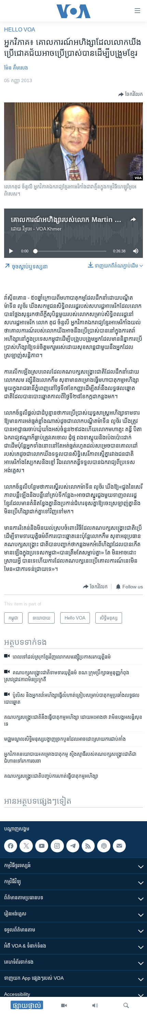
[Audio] (95, 1005)
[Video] (64, 1005)
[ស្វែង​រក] (126, 1005)
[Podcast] (103, 845)
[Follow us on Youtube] (41, 845)
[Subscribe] (119, 845)
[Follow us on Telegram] (72, 845)
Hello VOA (19, 30)
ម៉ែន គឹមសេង (16, 68)
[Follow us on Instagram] (57, 845)
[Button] (130, 94)
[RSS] (88, 845)
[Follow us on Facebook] (10, 845)
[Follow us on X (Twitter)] (25, 845)
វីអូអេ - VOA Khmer (42, 228)
